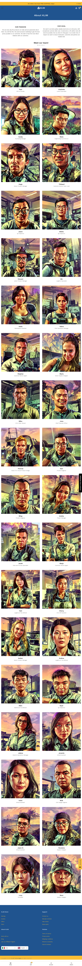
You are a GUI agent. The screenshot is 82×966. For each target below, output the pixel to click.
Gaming (3, 916)
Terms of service (46, 933)
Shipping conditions (47, 939)
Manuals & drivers (47, 918)
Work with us (4, 936)
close (4, 3)
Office (2, 921)
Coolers (3, 918)
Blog (2, 939)
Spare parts (45, 924)
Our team (3, 933)
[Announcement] (41, 4)
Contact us (45, 916)
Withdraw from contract (80, 483)
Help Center (45, 921)
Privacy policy (46, 936)
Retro (2, 924)
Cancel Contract (46, 944)
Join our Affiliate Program (8, 941)
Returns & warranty (47, 941)
